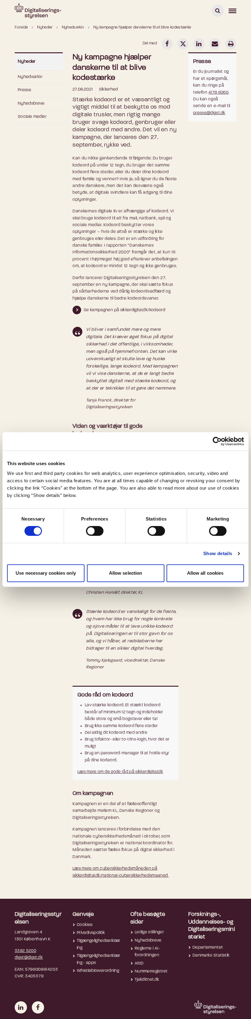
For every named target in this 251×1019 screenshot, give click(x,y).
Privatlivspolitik (91, 933)
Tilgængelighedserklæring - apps (98, 959)
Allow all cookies (205, 573)
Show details (217, 553)
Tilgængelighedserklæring (98, 944)
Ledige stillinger (149, 932)
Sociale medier (32, 116)
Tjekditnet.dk (147, 979)
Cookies (84, 925)
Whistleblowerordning (98, 971)
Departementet (208, 947)
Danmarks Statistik (211, 955)
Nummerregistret (151, 971)
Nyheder (27, 61)
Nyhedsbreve (31, 103)
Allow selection (125, 573)
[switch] (94, 531)
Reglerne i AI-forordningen (147, 951)
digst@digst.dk (29, 957)
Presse (24, 90)
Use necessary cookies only (46, 573)
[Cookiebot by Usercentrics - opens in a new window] (217, 441)
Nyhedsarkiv (30, 77)
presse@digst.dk (209, 113)
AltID (139, 963)
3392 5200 (25, 951)
